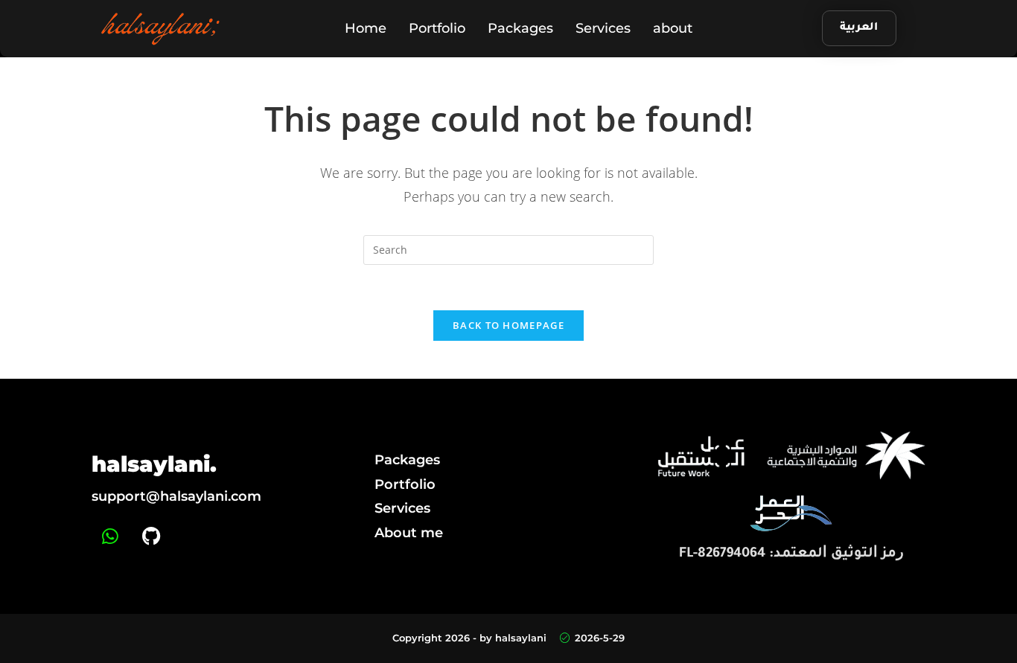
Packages (520, 28)
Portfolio (437, 28)
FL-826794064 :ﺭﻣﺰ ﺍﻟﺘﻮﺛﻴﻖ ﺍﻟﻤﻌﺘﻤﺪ (791, 554)
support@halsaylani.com (176, 496)
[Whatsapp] (110, 536)
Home (365, 28)
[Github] (151, 536)
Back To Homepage (508, 325)
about (672, 28)
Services (603, 28)
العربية (859, 28)
